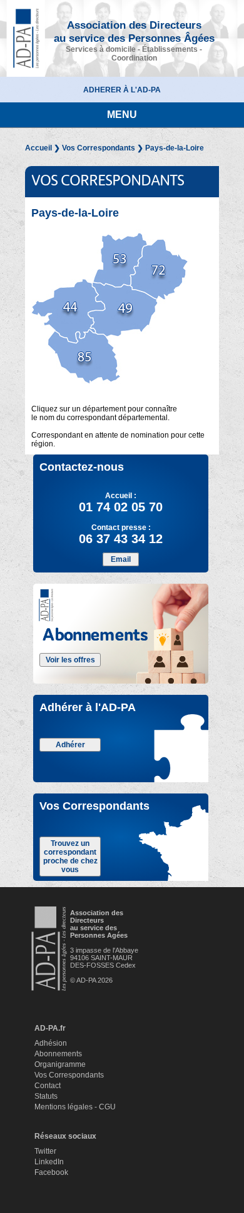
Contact (47, 1085)
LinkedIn (49, 1161)
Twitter (45, 1151)
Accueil (38, 148)
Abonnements (58, 1053)
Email (120, 559)
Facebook (51, 1172)
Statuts (46, 1096)
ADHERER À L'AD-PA (122, 90)
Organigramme (60, 1064)
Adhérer (70, 744)
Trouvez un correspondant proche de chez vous (70, 856)
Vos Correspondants (98, 148)
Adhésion (50, 1043)
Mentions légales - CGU (75, 1107)
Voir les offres (70, 660)
